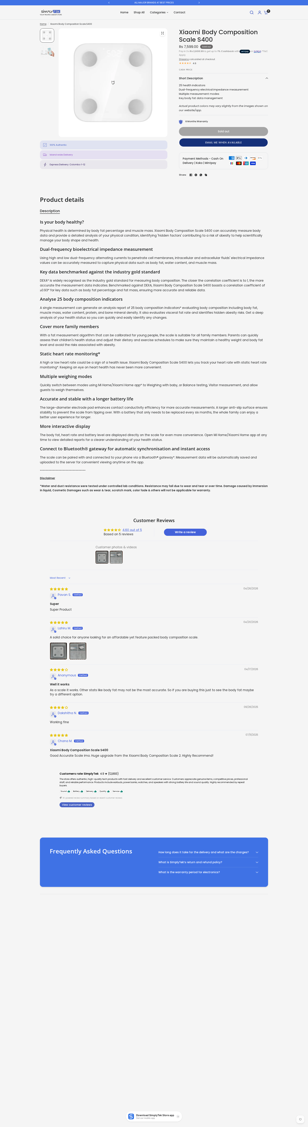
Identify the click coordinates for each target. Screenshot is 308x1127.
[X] (196, 175)
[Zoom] (162, 33)
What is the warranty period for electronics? (189, 872)
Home (43, 23)
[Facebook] (191, 175)
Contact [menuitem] (179, 12)
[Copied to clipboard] (206, 175)
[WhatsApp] (201, 175)
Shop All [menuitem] (139, 12)
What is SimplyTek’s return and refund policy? (190, 862)
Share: (183, 175)
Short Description (191, 78)
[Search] (251, 12)
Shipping (184, 59)
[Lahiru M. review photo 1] (58, 651)
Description (50, 211)
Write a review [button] (185, 532)
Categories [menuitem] (158, 12)
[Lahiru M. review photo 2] (77, 651)
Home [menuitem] (124, 12)
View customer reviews (77, 805)
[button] (223, 142)
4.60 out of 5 (132, 530)
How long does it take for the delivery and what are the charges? (203, 852)
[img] (59, 589)
